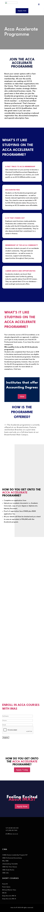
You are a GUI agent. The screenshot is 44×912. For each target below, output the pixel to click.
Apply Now (22, 806)
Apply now (22, 10)
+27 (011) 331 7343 (11, 830)
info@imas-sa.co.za (12, 834)
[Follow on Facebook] (4, 842)
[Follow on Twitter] (8, 842)
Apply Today (22, 769)
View (22, 396)
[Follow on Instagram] (12, 842)
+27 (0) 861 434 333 (12, 828)
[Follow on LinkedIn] (16, 842)
